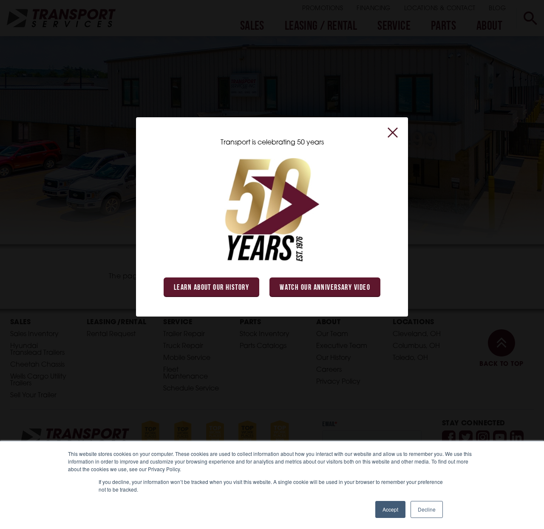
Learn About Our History (211, 288)
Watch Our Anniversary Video (325, 288)
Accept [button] (390, 509)
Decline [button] (427, 509)
